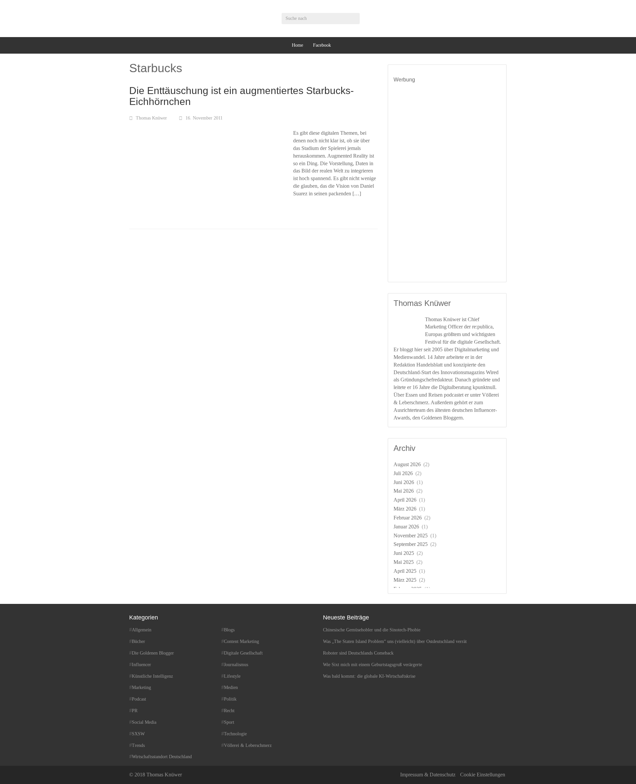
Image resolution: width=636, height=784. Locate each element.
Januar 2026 (406, 526)
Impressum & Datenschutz (427, 774)
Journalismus (236, 664)
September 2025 (411, 544)
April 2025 (405, 571)
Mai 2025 (404, 562)
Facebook (322, 45)
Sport (229, 722)
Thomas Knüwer (151, 118)
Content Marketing (241, 641)
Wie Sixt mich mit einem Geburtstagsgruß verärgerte (372, 664)
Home (297, 45)
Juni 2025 (404, 553)
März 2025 (405, 580)
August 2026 (407, 464)
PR (134, 710)
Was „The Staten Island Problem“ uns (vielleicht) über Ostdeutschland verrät (395, 641)
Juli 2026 (403, 473)
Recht (229, 710)
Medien (231, 687)
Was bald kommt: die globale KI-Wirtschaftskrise (369, 676)
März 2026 (405, 509)
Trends (138, 745)
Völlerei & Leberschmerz (248, 745)
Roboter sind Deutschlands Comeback (358, 653)
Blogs (229, 629)
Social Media (144, 722)
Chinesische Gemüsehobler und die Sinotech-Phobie (371, 629)
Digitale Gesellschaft (243, 653)
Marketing (141, 687)
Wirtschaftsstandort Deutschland (162, 756)
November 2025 (411, 535)
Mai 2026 (404, 491)
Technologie (235, 733)
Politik (230, 699)
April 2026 (405, 500)
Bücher (138, 641)
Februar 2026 (408, 517)
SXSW (138, 733)
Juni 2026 (404, 482)
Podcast (139, 699)
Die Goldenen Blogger (153, 653)
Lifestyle (232, 676)
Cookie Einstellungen (482, 774)
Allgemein (141, 629)
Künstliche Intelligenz (152, 676)
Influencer (141, 664)
